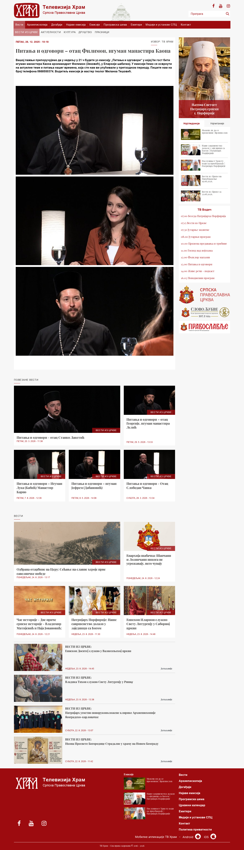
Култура (70, 32)
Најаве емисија (76, 24)
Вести (19, 24)
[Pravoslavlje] (204, 327)
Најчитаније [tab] (217, 123)
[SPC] (204, 294)
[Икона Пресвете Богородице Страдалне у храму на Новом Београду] (38, 750)
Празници (102, 32)
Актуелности (51, 32)
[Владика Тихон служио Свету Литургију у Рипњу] (38, 688)
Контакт (186, 24)
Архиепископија (37, 24)
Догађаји (56, 24)
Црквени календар (192, 805)
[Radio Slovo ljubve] (204, 312)
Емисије (94, 24)
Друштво (85, 32)
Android (188, 837)
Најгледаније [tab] (191, 123)
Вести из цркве (26, 32)
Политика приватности (195, 829)
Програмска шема (115, 24)
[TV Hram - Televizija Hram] (49, 10)
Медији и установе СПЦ (161, 24)
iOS (207, 837)
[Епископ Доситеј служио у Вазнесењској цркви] (38, 657)
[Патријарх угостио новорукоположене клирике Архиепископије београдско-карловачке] (38, 719)
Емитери (136, 24)
